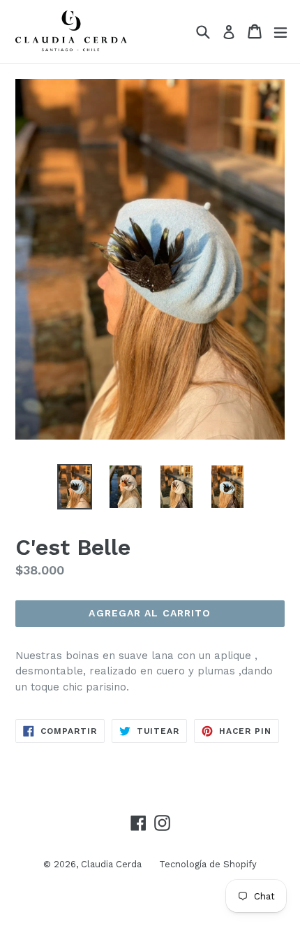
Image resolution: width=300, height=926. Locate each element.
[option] (74, 487)
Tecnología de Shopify (208, 864)
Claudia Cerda (111, 864)
